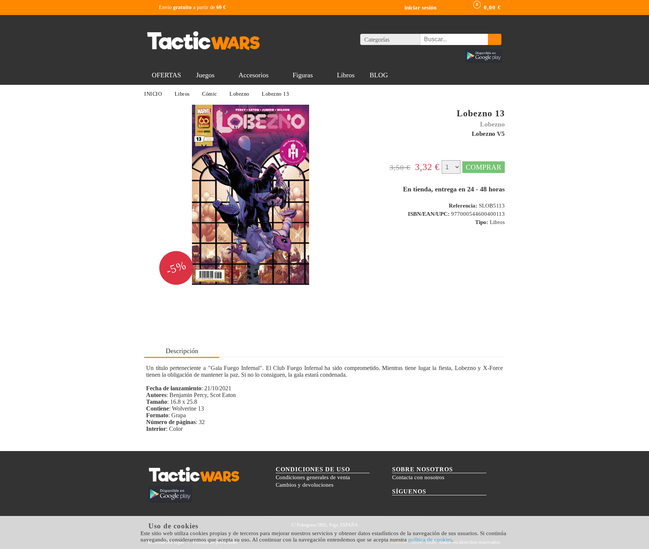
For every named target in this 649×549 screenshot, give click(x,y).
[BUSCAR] (494, 39)
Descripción (182, 351)
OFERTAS (166, 75)
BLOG (379, 75)
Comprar (483, 167)
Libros (346, 75)
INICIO (153, 94)
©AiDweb (400, 542)
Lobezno (239, 94)
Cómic (209, 94)
